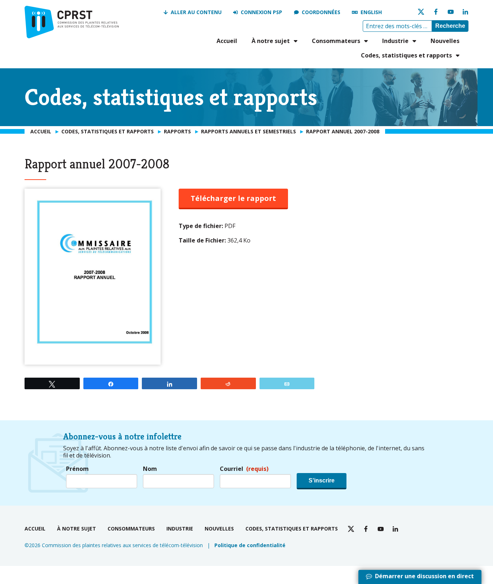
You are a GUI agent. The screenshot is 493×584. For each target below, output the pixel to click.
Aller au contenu (196, 12)
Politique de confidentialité (249, 545)
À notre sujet (271, 41)
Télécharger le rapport (233, 198)
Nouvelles (445, 41)
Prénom (77, 469)
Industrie (395, 41)
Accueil (227, 41)
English (371, 12)
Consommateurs (336, 41)
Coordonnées (321, 12)
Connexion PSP (261, 12)
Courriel (244, 469)
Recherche (450, 26)
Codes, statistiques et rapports (406, 55)
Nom (150, 469)
